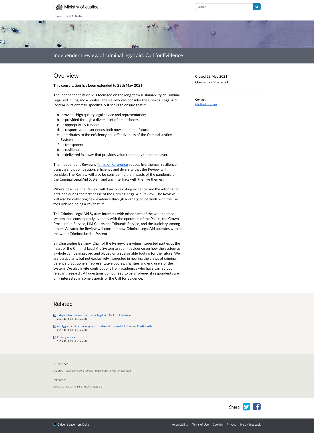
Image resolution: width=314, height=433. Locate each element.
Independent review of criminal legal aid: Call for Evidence (94, 315)
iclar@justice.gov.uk (206, 104)
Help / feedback (250, 424)
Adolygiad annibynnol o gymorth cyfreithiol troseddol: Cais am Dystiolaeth (104, 326)
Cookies (218, 424)
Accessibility (180, 424)
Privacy (231, 424)
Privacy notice (66, 337)
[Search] (257, 6)
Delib (85, 424)
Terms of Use (200, 424)
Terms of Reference (112, 164)
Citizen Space (66, 424)
